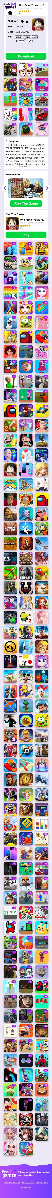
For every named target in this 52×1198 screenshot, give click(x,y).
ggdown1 (20, 40)
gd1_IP (29, 40)
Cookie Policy (42, 1182)
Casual (19, 37)
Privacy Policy (28, 1182)
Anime (35, 37)
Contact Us (26, 1187)
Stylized (26, 37)
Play (26, 235)
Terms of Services (12, 1182)
